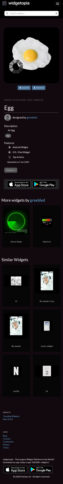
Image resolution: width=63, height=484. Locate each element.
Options (10, 170)
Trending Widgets (11, 416)
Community (8, 441)
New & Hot (8, 419)
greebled (32, 117)
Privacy (6, 444)
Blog (5, 436)
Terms (6, 447)
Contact (7, 438)
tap (8, 135)
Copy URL (25, 88)
